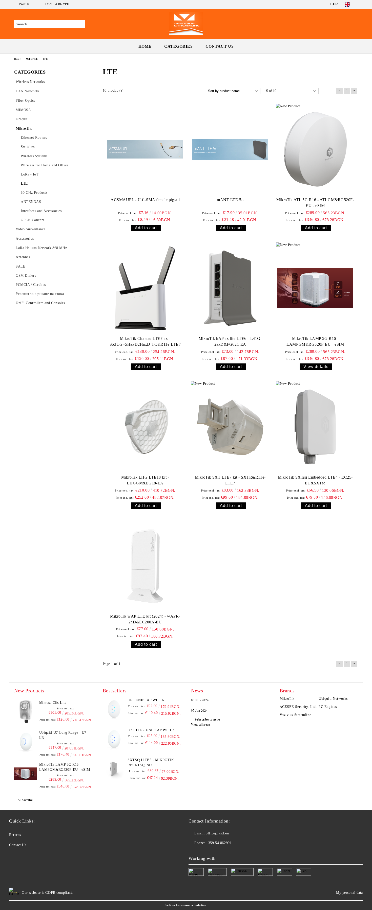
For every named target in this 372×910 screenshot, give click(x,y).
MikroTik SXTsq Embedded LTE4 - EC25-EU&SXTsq (315, 480)
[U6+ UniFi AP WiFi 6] (114, 709)
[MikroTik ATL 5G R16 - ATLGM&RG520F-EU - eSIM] (315, 149)
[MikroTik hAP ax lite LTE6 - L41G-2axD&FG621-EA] (230, 288)
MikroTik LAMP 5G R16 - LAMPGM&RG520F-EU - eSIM (315, 341)
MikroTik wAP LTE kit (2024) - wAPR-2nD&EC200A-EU (145, 619)
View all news (201, 724)
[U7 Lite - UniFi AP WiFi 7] (114, 739)
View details (315, 366)
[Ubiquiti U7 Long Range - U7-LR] (25, 741)
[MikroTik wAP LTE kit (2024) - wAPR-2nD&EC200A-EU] (145, 565)
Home (145, 46)
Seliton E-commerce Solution (186, 905)
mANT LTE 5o (230, 200)
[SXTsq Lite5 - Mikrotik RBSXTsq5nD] (114, 769)
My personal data (349, 893)
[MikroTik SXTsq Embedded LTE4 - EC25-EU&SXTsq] (315, 427)
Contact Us (219, 46)
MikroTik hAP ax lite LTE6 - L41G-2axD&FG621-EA (230, 341)
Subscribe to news (207, 719)
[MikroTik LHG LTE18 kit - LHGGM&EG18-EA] (145, 427)
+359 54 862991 (57, 4)
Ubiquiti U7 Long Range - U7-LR (63, 735)
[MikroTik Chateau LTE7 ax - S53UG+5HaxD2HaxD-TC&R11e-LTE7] (145, 288)
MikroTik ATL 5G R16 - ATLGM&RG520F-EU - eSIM (315, 203)
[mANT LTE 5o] (230, 149)
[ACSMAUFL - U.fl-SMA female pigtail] (145, 149)
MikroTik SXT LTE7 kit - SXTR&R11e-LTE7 (230, 480)
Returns (15, 835)
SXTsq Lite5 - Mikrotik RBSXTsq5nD (151, 762)
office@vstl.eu (217, 833)
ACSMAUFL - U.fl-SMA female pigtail (145, 200)
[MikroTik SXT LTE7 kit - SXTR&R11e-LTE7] (230, 427)
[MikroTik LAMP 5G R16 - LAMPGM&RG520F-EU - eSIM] (315, 288)
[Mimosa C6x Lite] (25, 711)
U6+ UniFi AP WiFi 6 (146, 700)
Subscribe (25, 800)
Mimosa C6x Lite (52, 703)
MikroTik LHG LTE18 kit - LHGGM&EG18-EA (145, 480)
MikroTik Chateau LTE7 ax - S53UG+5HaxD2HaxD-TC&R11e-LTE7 (145, 341)
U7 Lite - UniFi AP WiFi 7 (151, 730)
